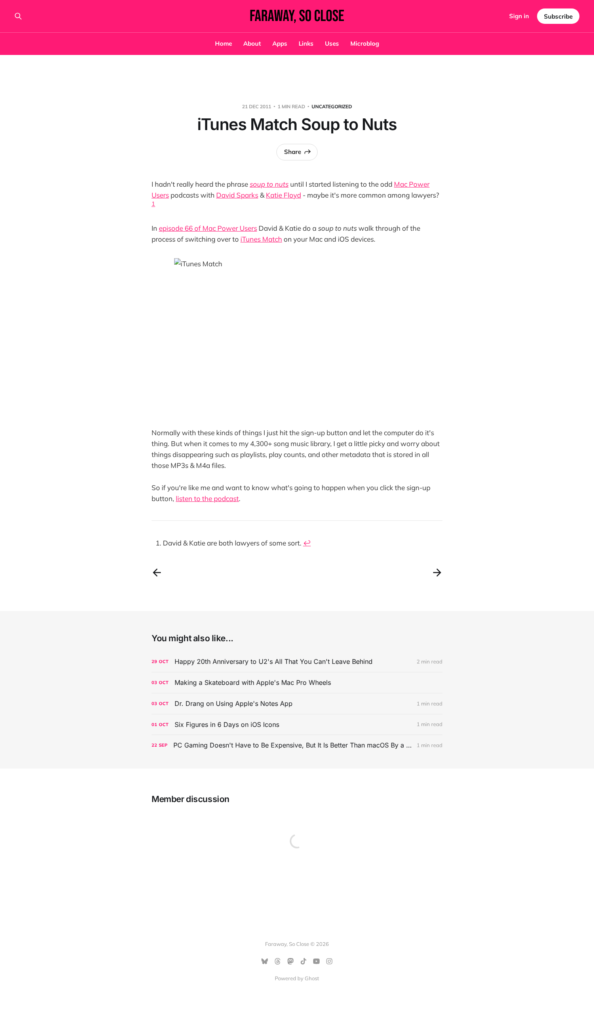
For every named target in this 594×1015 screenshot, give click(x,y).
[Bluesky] (264, 961)
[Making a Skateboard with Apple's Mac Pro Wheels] (297, 682)
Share (292, 152)
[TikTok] (303, 961)
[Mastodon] (290, 961)
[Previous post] (157, 572)
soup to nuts (269, 184)
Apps (279, 43)
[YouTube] (316, 961)
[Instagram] (329, 961)
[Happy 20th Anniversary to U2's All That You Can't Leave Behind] (297, 661)
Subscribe (558, 16)
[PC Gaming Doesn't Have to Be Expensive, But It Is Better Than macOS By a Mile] (297, 745)
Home (223, 43)
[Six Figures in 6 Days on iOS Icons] (297, 724)
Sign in (519, 16)
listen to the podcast (207, 498)
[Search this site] (18, 16)
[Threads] (277, 961)
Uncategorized (332, 106)
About (252, 43)
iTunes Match (261, 239)
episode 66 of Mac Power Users (208, 228)
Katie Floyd (283, 195)
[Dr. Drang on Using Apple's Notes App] (297, 703)
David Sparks (237, 195)
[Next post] (437, 572)
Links (306, 43)
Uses (332, 43)
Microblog (364, 43)
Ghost (312, 978)
